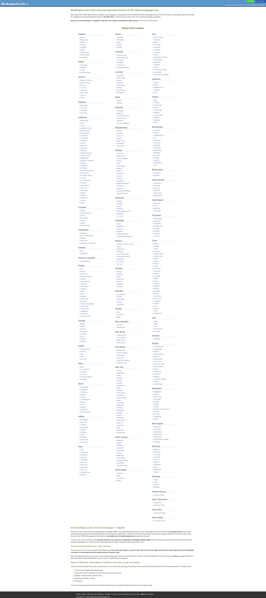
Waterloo (83, 475)
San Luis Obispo (85, 180)
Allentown (157, 130)
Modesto (83, 145)
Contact (114, 594)
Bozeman (120, 274)
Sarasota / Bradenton (87, 304)
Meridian (120, 231)
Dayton (156, 55)
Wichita (119, 47)
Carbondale (84, 389)
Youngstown (158, 72)
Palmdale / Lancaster (87, 160)
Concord (120, 325)
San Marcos (157, 298)
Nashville (157, 233)
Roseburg (157, 120)
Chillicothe (157, 45)
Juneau (82, 70)
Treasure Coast (85, 316)
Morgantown (158, 434)
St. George (157, 331)
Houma (119, 80)
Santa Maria (84, 190)
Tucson (82, 95)
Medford (156, 112)
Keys (81, 269)
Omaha (119, 302)
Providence (157, 173)
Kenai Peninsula (85, 72)
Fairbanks (83, 67)
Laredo (156, 281)
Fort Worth (157, 268)
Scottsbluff (120, 304)
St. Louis (119, 264)
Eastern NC (120, 448)
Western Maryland (123, 123)
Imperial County (85, 130)
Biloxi (119, 224)
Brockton (120, 133)
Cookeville (157, 223)
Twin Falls (83, 379)
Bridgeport (83, 233)
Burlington (157, 339)
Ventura (82, 200)
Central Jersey (121, 335)
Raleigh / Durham (122, 460)
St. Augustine (84, 309)
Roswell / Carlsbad (123, 360)
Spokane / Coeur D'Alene (162, 409)
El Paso (156, 266)
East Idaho (83, 372)
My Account (260, 1)
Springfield (83, 409)
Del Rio (156, 261)
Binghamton (121, 373)
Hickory (119, 453)
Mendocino (83, 140)
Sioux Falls (157, 211)
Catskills (120, 383)
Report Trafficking (147, 594)
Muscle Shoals (85, 55)
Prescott (83, 88)
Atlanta (82, 326)
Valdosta (83, 341)
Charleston (157, 183)
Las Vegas (120, 314)
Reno (118, 317)
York (155, 165)
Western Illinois (85, 412)
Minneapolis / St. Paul (124, 211)
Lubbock (156, 286)
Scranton (157, 160)
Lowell (119, 138)
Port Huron (120, 186)
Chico (82, 123)
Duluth (119, 206)
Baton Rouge (121, 78)
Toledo (156, 67)
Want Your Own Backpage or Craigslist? (251, 5)
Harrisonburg (158, 359)
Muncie (82, 435)
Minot (119, 480)
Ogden (156, 324)
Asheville (120, 440)
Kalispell (120, 284)
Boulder (82, 210)
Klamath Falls (158, 110)
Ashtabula (157, 40)
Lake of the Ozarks (123, 254)
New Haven (83, 241)
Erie (155, 138)
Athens (82, 324)
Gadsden (83, 45)
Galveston (157, 271)
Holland (119, 168)
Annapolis (120, 111)
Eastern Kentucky (122, 57)
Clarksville (157, 221)
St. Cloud (120, 216)
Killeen (156, 278)
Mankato (120, 208)
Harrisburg (157, 140)
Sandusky (157, 65)
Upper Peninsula (122, 193)
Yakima (156, 419)
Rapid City (157, 208)
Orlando (83, 296)
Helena (119, 281)
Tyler (155, 306)
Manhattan (120, 40)
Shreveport (120, 93)
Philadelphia (158, 150)
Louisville (120, 62)
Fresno (82, 126)
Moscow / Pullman (86, 377)
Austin (156, 249)
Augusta (83, 329)
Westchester (121, 433)
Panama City (84, 299)
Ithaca (119, 400)
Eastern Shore (121, 118)
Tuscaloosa (84, 57)
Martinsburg (158, 432)
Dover (82, 251)
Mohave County (85, 83)
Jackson (119, 171)
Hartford (83, 238)
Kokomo (82, 430)
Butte (119, 276)
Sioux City (83, 470)
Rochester (120, 213)
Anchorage (83, 65)
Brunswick (83, 331)
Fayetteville (84, 105)
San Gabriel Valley (86, 175)
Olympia (156, 402)
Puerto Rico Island (159, 513)
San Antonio (158, 296)
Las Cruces (120, 358)
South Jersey (121, 342)
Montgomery (84, 52)
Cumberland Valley (123, 116)
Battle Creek (121, 156)
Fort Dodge (83, 460)
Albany (119, 370)
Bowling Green (122, 55)
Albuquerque (121, 350)
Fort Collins (84, 218)
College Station (159, 254)
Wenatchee (157, 416)
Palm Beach (84, 274)
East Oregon (158, 105)
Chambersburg (158, 135)
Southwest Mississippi (124, 236)
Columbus (83, 334)
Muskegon (120, 181)
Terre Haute (84, 442)
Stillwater (157, 90)
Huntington (157, 429)
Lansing (119, 176)
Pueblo (82, 220)
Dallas (156, 259)
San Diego (83, 168)
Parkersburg (158, 437)
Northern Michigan (123, 183)
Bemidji (119, 201)
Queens (119, 415)
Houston (156, 273)
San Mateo (83, 183)
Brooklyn (120, 378)
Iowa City (83, 462)
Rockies (82, 223)
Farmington (120, 355)
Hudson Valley (121, 398)
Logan (156, 321)
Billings (119, 272)
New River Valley (159, 364)
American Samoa (159, 495)
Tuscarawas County (160, 70)
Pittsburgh (157, 153)
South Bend (84, 439)
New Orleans (121, 90)
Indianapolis (84, 427)
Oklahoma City (158, 87)
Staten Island (121, 420)
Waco (155, 311)
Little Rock (83, 113)
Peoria (82, 404)
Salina (119, 42)
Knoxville (157, 228)
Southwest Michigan (123, 191)
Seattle (156, 407)
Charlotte (120, 445)
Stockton (83, 195)
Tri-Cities (157, 236)
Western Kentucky (123, 67)
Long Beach (84, 135)
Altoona (156, 133)
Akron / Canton (158, 37)
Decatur (82, 397)
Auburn (82, 37)
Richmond (83, 437)
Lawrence (120, 37)
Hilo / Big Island (85, 349)
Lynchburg (157, 361)
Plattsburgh (121, 410)
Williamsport (158, 163)
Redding (83, 163)
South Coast (121, 141)
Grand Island (121, 294)
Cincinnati (157, 47)
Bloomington (84, 387)
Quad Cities (84, 467)
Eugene (156, 107)
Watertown (120, 430)
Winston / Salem (122, 465)
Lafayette (83, 432)
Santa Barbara (84, 185)
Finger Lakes (121, 393)
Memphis (157, 231)
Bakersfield (84, 121)
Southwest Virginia (160, 379)
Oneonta (120, 408)
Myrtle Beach (158, 195)
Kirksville (120, 251)
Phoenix (82, 85)
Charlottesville (158, 346)
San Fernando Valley (86, 170)
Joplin (119, 246)
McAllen (156, 288)
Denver (82, 215)
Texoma (156, 303)
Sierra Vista (83, 93)
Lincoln (119, 297)
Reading (156, 158)
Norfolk (156, 369)
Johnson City (158, 226)
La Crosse (157, 459)
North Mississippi (122, 234)
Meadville (157, 145)
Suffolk (156, 381)
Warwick (156, 175)
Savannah (83, 339)
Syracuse (120, 423)
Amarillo (156, 246)
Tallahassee (84, 311)
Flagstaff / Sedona (86, 80)
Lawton (156, 82)
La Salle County (85, 399)
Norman (156, 85)
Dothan (82, 42)
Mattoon (83, 402)
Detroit (119, 161)
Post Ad (250, 1)
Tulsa (155, 92)
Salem (156, 122)
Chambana (83, 392)
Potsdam (120, 413)
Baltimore (120, 113)
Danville (156, 351)
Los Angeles (84, 138)
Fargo (119, 475)
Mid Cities (157, 291)
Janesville (157, 457)
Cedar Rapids (84, 452)
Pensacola (83, 301)
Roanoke (156, 376)
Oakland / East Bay (86, 153)
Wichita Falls (158, 313)
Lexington (120, 60)
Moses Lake (157, 397)
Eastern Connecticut (86, 236)
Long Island (120, 403)
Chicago (82, 394)
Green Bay (157, 454)
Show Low (83, 90)
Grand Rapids (121, 166)
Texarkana (157, 301)
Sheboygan (157, 469)
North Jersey (121, 340)
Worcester (120, 146)
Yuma (82, 98)
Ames (82, 450)
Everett (156, 394)
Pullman (156, 404)
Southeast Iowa (85, 472)
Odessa (156, 293)
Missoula (120, 286)
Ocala (82, 294)
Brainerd (120, 203)
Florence (156, 188)
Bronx (119, 375)
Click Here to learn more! (148, 20)
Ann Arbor (120, 153)
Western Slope (85, 225)
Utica (118, 428)
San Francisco (84, 173)
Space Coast (84, 306)
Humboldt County (86, 128)
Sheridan (156, 487)
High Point (120, 455)
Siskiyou (83, 193)
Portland (120, 103)
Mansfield (157, 62)
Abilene (156, 244)
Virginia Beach (158, 384)
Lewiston (83, 374)
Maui (81, 356)
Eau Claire (157, 452)
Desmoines (83, 455)
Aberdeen (157, 203)
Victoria (156, 308)
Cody (155, 482)
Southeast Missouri (123, 256)
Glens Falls (120, 395)
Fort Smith (83, 108)
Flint (118, 163)
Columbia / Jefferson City (125, 244)
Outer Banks (121, 458)
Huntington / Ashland (160, 57)
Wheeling (157, 442)
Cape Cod (120, 136)
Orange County (85, 155)
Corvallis (156, 102)
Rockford (83, 407)
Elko (118, 312)
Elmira (119, 388)
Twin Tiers (120, 425)
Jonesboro (83, 110)
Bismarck (120, 473)
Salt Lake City (158, 329)
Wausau (156, 472)
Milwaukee (157, 464)
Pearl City (83, 359)
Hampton (157, 356)
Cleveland (157, 50)
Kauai (82, 354)
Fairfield (119, 390)
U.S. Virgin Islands (159, 521)
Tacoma (156, 411)
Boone (119, 443)
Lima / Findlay (158, 60)
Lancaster (157, 143)
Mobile (82, 50)
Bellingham (157, 392)
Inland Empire (84, 133)
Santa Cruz (83, 188)
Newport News (158, 366)
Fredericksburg (159, 354)
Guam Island (158, 503)
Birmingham (84, 40)
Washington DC (85, 261)
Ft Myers (83, 271)
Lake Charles (121, 85)
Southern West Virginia (161, 439)
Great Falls (120, 279)
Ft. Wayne (83, 425)
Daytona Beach (85, 281)
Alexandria (120, 75)
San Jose (83, 178)
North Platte (121, 299)
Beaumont (157, 251)
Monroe (119, 88)
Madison (156, 462)
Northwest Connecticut (87, 243)
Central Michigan (122, 158)
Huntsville (83, 47)
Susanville (83, 198)
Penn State (157, 148)
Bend (155, 100)
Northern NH (121, 327)
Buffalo (119, 380)
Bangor (119, 100)
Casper (156, 480)
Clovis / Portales (122, 353)
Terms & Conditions (124, 594)
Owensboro (121, 65)
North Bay (83, 150)
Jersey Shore (121, 337)
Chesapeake (158, 349)
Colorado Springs (85, 213)
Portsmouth (157, 371)
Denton (156, 264)
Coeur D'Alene (85, 369)
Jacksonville (84, 286)
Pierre (156, 206)
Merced (82, 143)
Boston (119, 131)
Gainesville (83, 284)
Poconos (156, 155)
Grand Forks (121, 478)
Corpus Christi (158, 256)
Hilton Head (157, 193)
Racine (156, 467)
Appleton (157, 449)
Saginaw (119, 188)
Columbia (157, 185)
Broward (83, 279)
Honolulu (83, 351)
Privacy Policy (136, 594)
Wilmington (84, 253)
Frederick (120, 121)
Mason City (83, 465)
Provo (156, 326)
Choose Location (231, 5)
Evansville (83, 422)
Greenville (157, 190)
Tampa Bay (83, 314)
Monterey (83, 148)
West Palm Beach (85, 276)
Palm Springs (84, 158)
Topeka (119, 45)
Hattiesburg (121, 226)
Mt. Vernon (157, 399)
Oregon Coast (158, 115)
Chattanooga (158, 218)
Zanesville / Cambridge (161, 74)
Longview (157, 283)
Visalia (82, 203)
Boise (82, 367)
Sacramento (84, 165)
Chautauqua (121, 385)
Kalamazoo (120, 173)
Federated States (159, 505)
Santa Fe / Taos (122, 363)
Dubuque (83, 457)
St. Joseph (120, 261)
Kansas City (120, 249)
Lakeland (83, 289)
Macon (82, 336)
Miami (82, 291)
